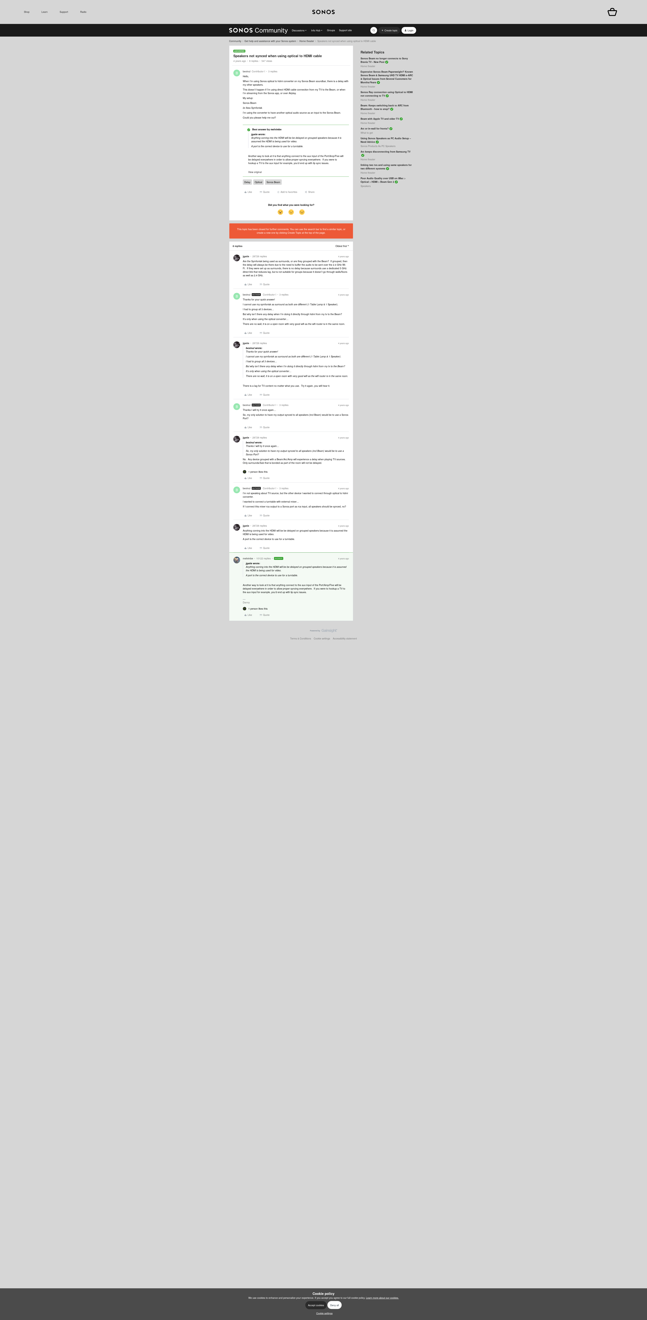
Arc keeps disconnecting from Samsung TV (385, 151)
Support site (345, 30)
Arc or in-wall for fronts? (375, 128)
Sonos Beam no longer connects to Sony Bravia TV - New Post (384, 60)
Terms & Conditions (300, 638)
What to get (367, 132)
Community (235, 41)
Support (64, 11)
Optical (258, 182)
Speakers (366, 186)
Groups (331, 30)
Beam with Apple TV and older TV (380, 118)
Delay (247, 182)
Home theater (306, 41)
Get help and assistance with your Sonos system (270, 41)
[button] (389, 30)
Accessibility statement (345, 638)
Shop (26, 11)
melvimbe (248, 558)
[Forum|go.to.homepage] (258, 30)
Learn (44, 11)
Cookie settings (322, 638)
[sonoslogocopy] (323, 12)
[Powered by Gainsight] (323, 631)
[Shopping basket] (612, 12)
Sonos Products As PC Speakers (378, 146)
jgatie (246, 256)
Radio (83, 11)
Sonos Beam (273, 182)
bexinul (246, 71)
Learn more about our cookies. (382, 1297)
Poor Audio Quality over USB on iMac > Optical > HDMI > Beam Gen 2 (383, 180)
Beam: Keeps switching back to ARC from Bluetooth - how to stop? (385, 107)
